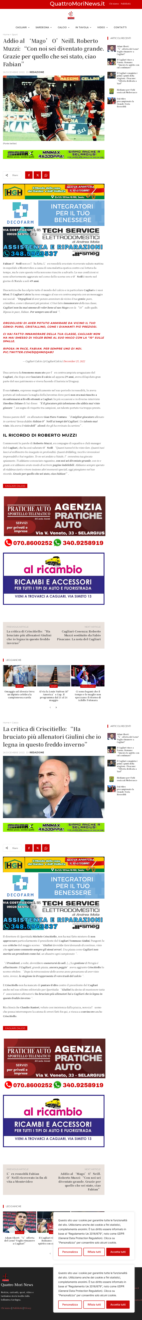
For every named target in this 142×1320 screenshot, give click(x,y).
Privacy (27, 1307)
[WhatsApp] (46, 175)
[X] (37, 175)
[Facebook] (29, 175)
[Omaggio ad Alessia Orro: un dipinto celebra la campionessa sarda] (19, 675)
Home (6, 34)
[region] (94, 1289)
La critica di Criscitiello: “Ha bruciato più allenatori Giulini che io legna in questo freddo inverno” (29, 637)
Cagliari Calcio (15, 485)
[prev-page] (50, 707)
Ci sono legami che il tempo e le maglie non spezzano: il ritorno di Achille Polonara (88, 696)
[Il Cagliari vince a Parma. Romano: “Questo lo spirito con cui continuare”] (111, 61)
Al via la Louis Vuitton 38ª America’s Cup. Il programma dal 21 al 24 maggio (53, 696)
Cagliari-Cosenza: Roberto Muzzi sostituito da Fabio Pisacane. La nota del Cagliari (79, 635)
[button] (135, 4)
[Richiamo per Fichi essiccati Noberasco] (111, 91)
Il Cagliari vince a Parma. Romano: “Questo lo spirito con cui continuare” (128, 63)
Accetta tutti (118, 1304)
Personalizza (70, 1304)
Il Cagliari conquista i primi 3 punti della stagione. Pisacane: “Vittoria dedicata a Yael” (127, 78)
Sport (15, 34)
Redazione (37, 72)
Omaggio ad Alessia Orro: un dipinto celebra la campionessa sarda (19, 694)
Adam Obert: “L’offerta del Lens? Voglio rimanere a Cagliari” (128, 50)
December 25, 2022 (74, 361)
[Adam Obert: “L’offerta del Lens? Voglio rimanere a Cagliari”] (111, 48)
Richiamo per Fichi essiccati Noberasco (127, 91)
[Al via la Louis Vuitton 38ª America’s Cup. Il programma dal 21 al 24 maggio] (53, 675)
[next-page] (56, 707)
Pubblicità (126, 3)
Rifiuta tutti (94, 1304)
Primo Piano (87, 686)
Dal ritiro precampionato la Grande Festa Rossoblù (125, 102)
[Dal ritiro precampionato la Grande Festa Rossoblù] (111, 100)
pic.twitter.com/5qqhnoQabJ (28, 352)
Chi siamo (114, 3)
